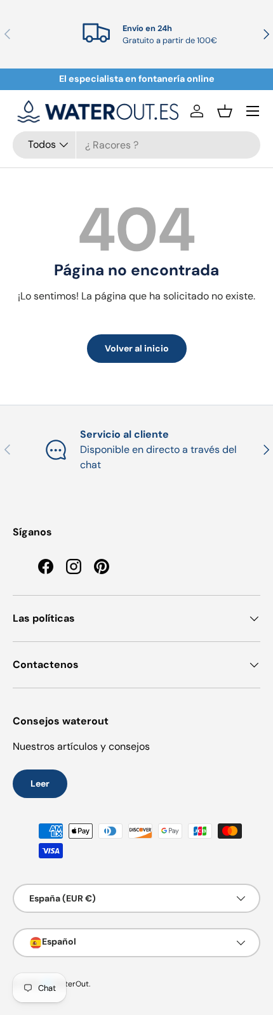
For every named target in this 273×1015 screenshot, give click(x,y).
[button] (225, 111)
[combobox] (136, 145)
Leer (40, 783)
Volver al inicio (137, 348)
